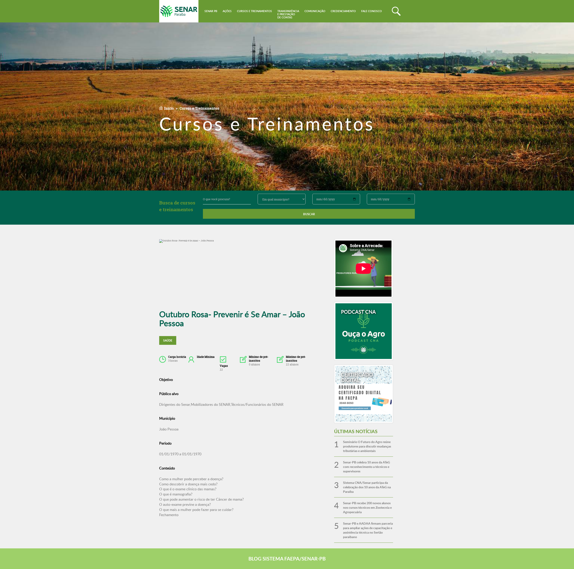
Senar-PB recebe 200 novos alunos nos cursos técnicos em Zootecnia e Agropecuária (367, 507)
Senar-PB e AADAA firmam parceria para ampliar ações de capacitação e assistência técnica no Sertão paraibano (368, 530)
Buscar (309, 214)
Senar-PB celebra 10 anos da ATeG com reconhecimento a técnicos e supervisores (366, 466)
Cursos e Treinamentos (254, 11)
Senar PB (210, 11)
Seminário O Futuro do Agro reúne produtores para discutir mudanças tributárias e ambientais (367, 446)
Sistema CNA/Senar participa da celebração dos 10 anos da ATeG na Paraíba (367, 487)
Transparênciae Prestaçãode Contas (288, 14)
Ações (227, 11)
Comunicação (314, 11)
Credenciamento (343, 11)
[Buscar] (396, 11)
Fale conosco (371, 11)
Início (169, 108)
